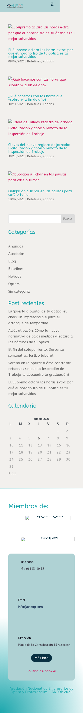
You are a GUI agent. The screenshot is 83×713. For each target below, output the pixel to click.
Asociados (16, 254)
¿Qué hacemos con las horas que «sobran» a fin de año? (35, 98)
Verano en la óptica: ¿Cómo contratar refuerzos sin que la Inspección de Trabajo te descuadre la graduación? (39, 369)
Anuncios (15, 246)
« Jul (12, 473)
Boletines (34, 61)
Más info (41, 658)
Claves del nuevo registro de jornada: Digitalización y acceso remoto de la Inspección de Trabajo (39, 148)
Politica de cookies (41, 671)
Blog (12, 261)
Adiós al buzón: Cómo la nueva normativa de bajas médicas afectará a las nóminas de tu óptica (40, 336)
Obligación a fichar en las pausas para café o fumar (40, 193)
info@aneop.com (30, 607)
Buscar (67, 218)
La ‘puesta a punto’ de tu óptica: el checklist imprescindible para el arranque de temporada (37, 317)
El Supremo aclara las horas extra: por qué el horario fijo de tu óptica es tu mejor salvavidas (40, 53)
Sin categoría (19, 291)
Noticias (48, 61)
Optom (14, 284)
